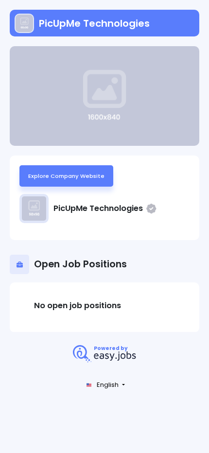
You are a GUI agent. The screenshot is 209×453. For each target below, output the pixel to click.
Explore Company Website (66, 176)
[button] (104, 385)
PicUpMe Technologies (94, 23)
